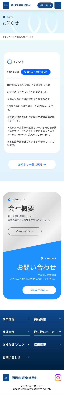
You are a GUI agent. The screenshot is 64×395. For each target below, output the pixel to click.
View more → (24, 231)
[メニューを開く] (57, 5)
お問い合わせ (45, 5)
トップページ (8, 36)
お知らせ (21, 36)
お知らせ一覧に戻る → (32, 164)
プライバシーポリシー (32, 385)
